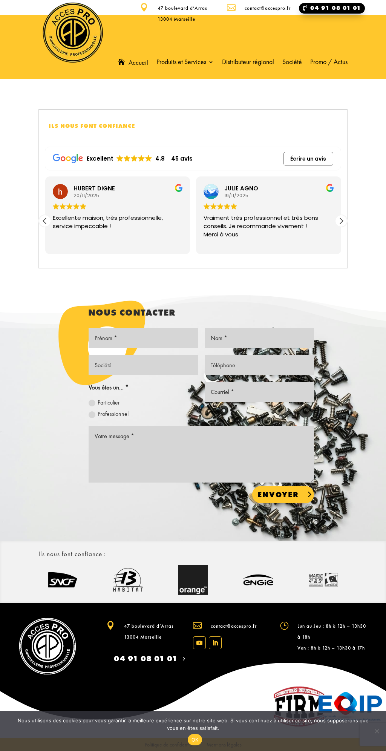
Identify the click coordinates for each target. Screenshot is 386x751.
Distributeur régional (248, 62)
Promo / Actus (329, 62)
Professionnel (113, 414)
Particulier (109, 402)
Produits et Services (181, 62)
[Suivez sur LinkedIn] (215, 642)
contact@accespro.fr (234, 626)
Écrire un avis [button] (308, 158)
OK (195, 740)
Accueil (138, 63)
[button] (341, 221)
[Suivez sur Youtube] (199, 642)
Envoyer (278, 495)
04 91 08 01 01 (146, 659)
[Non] (376, 731)
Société (292, 62)
